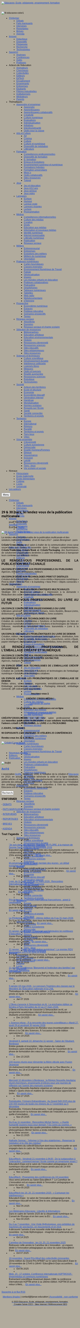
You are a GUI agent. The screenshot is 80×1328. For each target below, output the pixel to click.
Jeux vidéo (29, 675)
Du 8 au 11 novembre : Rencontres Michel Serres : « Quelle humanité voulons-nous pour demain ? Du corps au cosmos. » (40, 1123)
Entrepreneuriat (32, 730)
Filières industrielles (26, 573)
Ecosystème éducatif (34, 877)
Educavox (73, 774)
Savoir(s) (13, 534)
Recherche (22, 529)
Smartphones (30, 769)
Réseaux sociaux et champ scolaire (42, 809)
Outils (19, 542)
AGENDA (7, 828)
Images (27, 759)
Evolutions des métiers (35, 735)
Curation (28, 704)
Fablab (27, 754)
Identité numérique (33, 715)
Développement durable (36, 843)
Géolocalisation (32, 756)
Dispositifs (21, 523)
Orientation (29, 741)
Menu (6, 494)
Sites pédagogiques (34, 832)
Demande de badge (40, 703)
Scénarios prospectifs (35, 796)
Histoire (28, 822)
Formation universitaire (35, 652)
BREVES (7, 824)
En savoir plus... (44, 855)
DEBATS (7, 804)
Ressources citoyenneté (36, 824)
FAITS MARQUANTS (13, 809)
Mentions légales (11, 1296)
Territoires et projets (34, 898)
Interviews (21, 508)
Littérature (29, 631)
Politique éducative (33, 793)
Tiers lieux (29, 916)
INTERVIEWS (10, 814)
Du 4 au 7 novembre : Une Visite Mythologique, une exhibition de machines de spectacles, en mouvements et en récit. (42, 1225)
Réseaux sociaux (32, 725)
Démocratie (30, 929)
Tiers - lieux (30, 947)
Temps (27, 798)
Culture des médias (34, 701)
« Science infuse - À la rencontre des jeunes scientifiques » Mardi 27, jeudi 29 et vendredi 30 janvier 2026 (44, 1024)
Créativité (28, 597)
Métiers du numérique (35, 738)
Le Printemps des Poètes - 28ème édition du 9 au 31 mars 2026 (41, 918)
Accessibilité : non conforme (64, 1296)
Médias (20, 696)
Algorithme (29, 804)
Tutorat (27, 662)
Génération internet (33, 879)
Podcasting (29, 767)
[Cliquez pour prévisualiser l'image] (35, 532)
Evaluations (30, 602)
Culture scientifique (33, 840)
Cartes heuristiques (34, 746)
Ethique (28, 934)
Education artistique (34, 817)
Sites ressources (32, 835)
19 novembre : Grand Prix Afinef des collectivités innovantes (39, 1258)
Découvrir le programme (40, 713)
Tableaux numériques (35, 772)
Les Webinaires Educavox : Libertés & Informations (34, 1211)
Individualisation (32, 605)
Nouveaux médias (18, 752)
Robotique (29, 861)
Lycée (19, 966)
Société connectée (33, 895)
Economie (29, 874)
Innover (13, 518)
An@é (21, 527)
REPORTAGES (10, 819)
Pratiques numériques (27, 743)
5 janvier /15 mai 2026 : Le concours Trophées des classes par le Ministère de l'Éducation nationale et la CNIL (42, 987)
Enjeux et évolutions (34, 644)
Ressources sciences (34, 827)
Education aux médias (35, 709)
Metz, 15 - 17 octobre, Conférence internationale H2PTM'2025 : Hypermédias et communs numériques (41, 1275)
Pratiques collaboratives (36, 764)
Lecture (27, 691)
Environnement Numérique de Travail (43, 751)
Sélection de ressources (28, 811)
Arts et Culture (23, 615)
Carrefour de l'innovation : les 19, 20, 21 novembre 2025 (37, 1242)
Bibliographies (31, 814)
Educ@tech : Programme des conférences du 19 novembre (39, 1177)
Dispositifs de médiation (36, 628)
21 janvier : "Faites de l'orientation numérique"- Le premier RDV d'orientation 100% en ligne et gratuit (41, 950)
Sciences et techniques (28, 838)
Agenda (20, 516)
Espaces (28, 790)
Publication (14, 758)
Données (28, 806)
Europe (27, 903)
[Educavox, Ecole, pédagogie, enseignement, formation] (30, 2)
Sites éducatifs (31, 830)
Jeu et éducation (32, 667)
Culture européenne (34, 927)
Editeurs (20, 558)
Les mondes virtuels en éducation (41, 762)
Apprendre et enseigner (28, 586)
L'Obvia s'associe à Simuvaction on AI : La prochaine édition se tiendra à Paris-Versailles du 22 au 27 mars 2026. (40, 1005)
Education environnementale (38, 819)
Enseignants (22, 565)
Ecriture (28, 681)
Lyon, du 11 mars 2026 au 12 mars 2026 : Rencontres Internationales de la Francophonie (36, 882)
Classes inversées (33, 749)
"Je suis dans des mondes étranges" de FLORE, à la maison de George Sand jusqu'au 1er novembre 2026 (41, 846)
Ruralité (28, 911)
